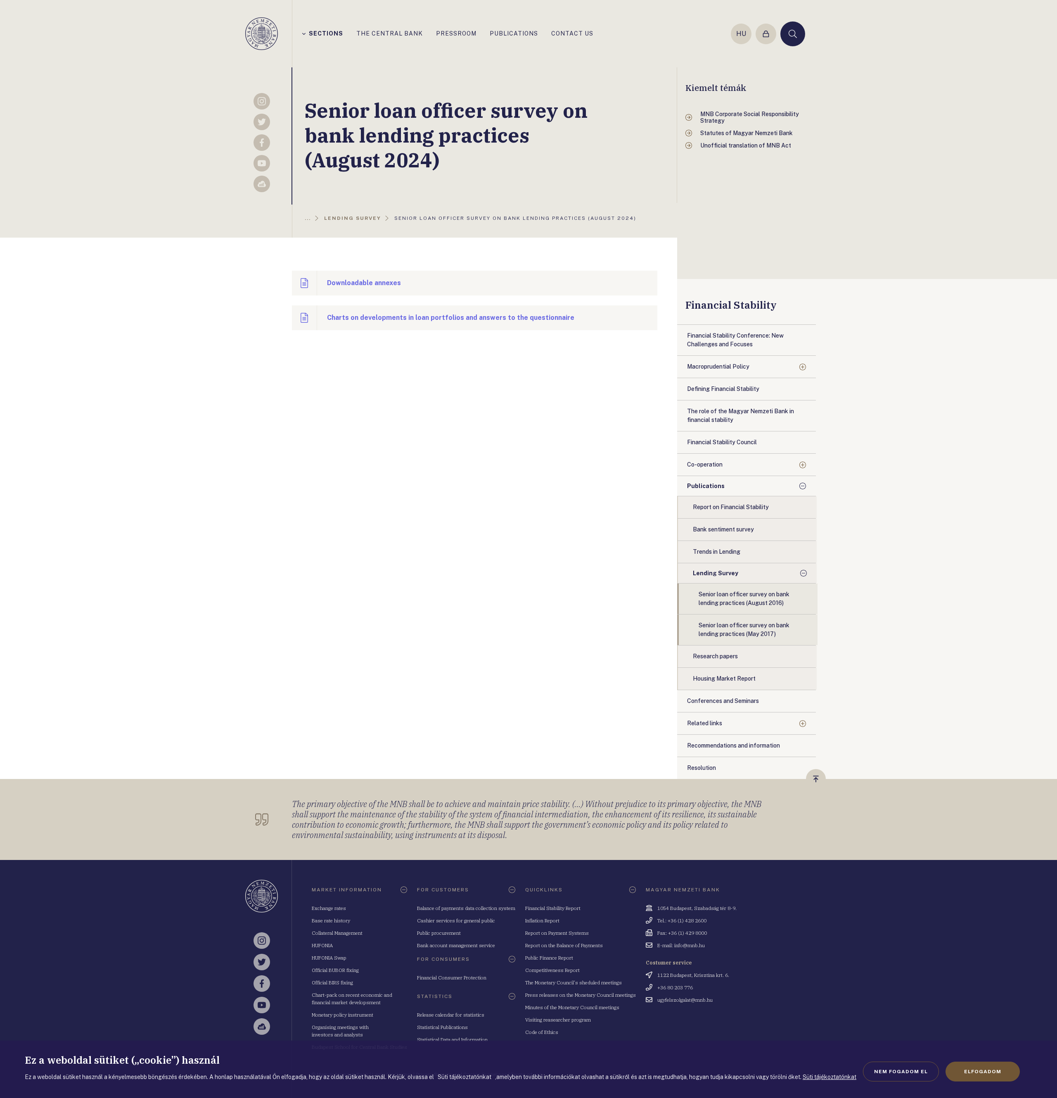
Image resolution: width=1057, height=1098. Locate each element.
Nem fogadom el (901, 1071)
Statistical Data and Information (452, 1039)
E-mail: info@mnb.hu (681, 945)
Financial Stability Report (553, 908)
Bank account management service (456, 945)
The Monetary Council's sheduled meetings (573, 982)
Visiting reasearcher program (558, 1020)
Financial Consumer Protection (451, 977)
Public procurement (439, 933)
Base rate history (331, 920)
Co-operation (705, 464)
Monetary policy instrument (342, 1015)
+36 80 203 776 (675, 987)
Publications (706, 486)
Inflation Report (542, 920)
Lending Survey (715, 573)
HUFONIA (322, 945)
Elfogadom (982, 1071)
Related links (704, 723)
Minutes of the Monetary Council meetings (572, 1007)
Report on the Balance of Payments (564, 945)
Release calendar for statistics (450, 1015)
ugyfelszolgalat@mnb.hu (685, 1000)
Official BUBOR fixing (335, 970)
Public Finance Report (549, 958)
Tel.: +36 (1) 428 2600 (681, 920)
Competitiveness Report (552, 970)
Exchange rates (329, 908)
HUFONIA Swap (329, 958)
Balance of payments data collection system (466, 908)
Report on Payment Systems (557, 933)
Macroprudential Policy (718, 366)
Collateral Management (337, 933)
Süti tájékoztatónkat (829, 1077)
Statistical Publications (442, 1027)
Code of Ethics (541, 1032)
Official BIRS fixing (332, 982)
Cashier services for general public (456, 920)
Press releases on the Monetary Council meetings (580, 995)
